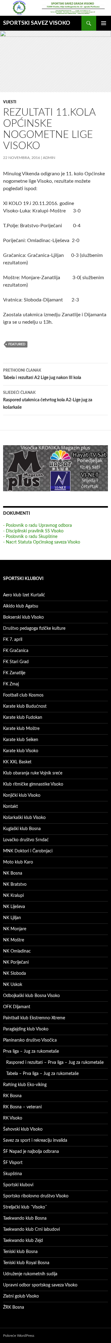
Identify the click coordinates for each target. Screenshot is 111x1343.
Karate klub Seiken (20, 740)
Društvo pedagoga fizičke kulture (34, 628)
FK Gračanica (15, 651)
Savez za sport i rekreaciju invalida (35, 1140)
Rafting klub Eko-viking (25, 1085)
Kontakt (10, 806)
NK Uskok (12, 985)
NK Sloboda (14, 973)
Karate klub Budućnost (25, 706)
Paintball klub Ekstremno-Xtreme (34, 1018)
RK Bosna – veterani (22, 1107)
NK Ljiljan (12, 918)
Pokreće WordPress (18, 1335)
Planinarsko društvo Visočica (30, 1040)
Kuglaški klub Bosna (22, 829)
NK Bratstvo (15, 884)
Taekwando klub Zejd (23, 1241)
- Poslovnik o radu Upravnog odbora (37, 525)
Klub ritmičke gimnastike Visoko (33, 784)
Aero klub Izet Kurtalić (24, 595)
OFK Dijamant (16, 1007)
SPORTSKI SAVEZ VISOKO (36, 23)
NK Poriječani (16, 962)
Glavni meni (103, 23)
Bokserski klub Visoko (23, 617)
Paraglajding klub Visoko (25, 1029)
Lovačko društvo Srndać (26, 840)
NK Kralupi (13, 895)
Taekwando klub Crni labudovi (31, 1229)
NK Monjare (14, 929)
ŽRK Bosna (13, 1307)
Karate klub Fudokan (22, 717)
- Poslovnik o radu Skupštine (30, 537)
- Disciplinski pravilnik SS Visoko (33, 531)
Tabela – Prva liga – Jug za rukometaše (42, 1074)
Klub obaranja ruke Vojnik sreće (32, 773)
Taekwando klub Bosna (25, 1218)
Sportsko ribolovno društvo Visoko (35, 1196)
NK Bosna (12, 873)
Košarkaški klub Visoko (24, 818)
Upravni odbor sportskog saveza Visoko (40, 1285)
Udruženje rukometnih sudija (30, 1274)
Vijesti (9, 102)
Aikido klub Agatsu (20, 606)
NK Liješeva (14, 907)
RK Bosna (12, 1096)
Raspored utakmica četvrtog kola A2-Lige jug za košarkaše (47, 400)
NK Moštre (13, 940)
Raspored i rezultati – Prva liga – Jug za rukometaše (55, 1062)
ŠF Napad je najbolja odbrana (31, 1151)
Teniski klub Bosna (20, 1252)
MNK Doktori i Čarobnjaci (27, 851)
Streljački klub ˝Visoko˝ (25, 1207)
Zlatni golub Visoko (21, 1296)
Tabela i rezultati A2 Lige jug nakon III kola (42, 374)
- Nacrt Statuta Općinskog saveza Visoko (41, 542)
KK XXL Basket (17, 762)
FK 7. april (12, 639)
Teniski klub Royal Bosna (26, 1263)
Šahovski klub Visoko (23, 1129)
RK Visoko (12, 1118)
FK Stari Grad (16, 662)
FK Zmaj (11, 684)
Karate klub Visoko (20, 751)
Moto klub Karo (18, 862)
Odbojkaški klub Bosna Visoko (31, 996)
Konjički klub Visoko (21, 795)
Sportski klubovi (18, 1185)
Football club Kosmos (23, 695)
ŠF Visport (13, 1163)
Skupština (12, 1174)
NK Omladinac (17, 951)
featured (16, 344)
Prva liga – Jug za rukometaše (31, 1051)
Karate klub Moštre (21, 729)
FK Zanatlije (14, 673)
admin (49, 158)
